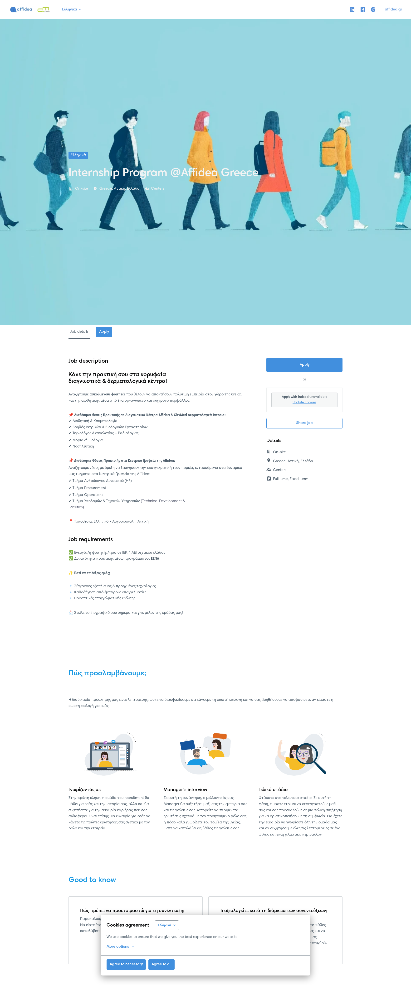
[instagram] (373, 9)
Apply (304, 365)
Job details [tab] (79, 332)
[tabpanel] (205, 490)
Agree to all (161, 964)
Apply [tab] (104, 332)
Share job (304, 423)
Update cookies (304, 402)
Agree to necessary (126, 964)
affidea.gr (393, 9)
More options (118, 947)
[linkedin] (352, 9)
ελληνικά (78, 155)
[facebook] (362, 9)
